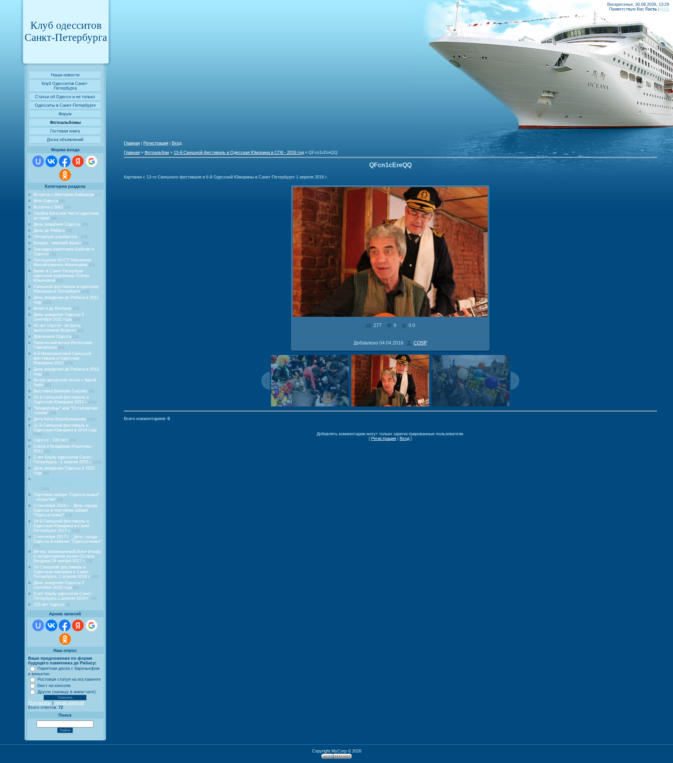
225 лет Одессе (49, 604)
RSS (665, 9)
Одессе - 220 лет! (51, 440)
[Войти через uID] (38, 161)
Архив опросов (69, 702)
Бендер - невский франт (57, 242)
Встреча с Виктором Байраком (63, 194)
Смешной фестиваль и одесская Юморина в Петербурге (66, 288)
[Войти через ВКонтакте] (51, 161)
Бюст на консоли (53, 685)
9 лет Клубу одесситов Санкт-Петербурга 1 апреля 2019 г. (63, 596)
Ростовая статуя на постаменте (69, 679)
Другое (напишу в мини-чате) (66, 691)
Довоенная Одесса (52, 336)
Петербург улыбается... (56, 236)
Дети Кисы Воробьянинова (59, 419)
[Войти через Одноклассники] (65, 175)
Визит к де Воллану (52, 308)
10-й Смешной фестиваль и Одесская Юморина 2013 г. (61, 399)
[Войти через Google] (91, 161)
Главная (132, 143)
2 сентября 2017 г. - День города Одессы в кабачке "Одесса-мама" (67, 539)
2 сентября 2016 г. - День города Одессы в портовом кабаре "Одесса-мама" (65, 510)
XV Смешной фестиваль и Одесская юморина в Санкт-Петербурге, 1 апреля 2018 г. (61, 572)
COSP (420, 343)
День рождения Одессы (57, 224)
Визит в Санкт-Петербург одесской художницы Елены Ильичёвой (61, 275)
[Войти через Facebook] (64, 161)
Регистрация (155, 143)
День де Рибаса (49, 230)
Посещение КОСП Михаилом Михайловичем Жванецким (62, 262)
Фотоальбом (156, 152)
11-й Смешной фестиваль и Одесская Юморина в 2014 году (65, 427)
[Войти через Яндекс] (78, 161)
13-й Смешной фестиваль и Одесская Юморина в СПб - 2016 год (66, 484)
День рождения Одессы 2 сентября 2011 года (58, 316)
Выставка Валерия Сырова (60, 391)
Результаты (39, 702)
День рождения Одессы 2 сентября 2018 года (58, 585)
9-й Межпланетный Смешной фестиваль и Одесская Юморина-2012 (62, 358)
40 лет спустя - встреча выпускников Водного (57, 327)
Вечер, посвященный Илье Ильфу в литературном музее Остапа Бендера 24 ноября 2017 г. (67, 556)
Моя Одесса (45, 200)
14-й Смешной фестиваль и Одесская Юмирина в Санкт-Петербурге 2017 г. (62, 526)
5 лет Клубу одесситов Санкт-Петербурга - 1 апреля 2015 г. (63, 459)
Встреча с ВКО (48, 207)
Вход (176, 143)
